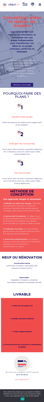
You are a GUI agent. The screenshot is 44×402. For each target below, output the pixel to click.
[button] (40, 5)
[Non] (41, 396)
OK (23, 399)
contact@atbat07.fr (22, 379)
